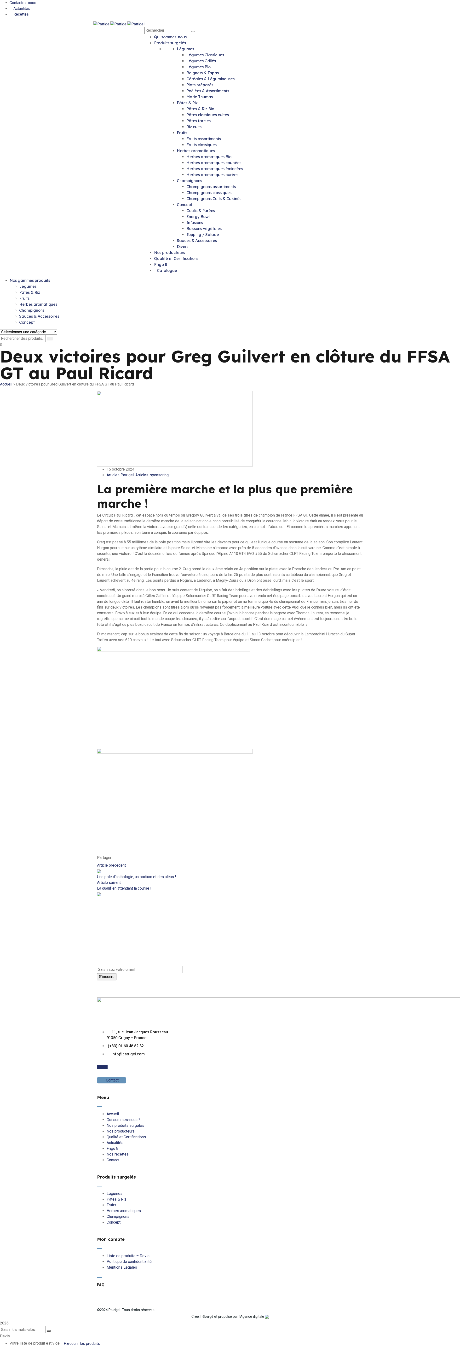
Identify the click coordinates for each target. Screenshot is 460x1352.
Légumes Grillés (201, 60)
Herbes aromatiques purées (212, 174)
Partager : (105, 857)
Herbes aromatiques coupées (213, 162)
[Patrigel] (101, 24)
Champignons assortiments (211, 186)
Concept (184, 204)
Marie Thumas (199, 96)
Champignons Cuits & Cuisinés (213, 198)
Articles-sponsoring (152, 475)
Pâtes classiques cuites (207, 114)
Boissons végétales (204, 228)
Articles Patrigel (120, 475)
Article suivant (109, 882)
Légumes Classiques (205, 54)
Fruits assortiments (203, 138)
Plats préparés (199, 84)
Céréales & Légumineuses (210, 78)
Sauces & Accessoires (197, 240)
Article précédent (111, 865)
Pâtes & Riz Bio (200, 108)
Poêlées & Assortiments (207, 90)
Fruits (182, 132)
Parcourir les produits (82, 1343)
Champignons (189, 180)
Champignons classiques (208, 192)
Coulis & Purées (200, 210)
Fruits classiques (201, 144)
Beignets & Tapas (202, 72)
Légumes (185, 48)
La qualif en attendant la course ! (124, 888)
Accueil (6, 384)
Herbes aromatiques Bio (208, 156)
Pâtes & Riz (187, 102)
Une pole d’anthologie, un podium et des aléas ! (136, 876)
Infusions (194, 222)
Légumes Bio (198, 66)
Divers (182, 246)
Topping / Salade (202, 234)
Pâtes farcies (198, 120)
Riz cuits (193, 126)
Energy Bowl (198, 216)
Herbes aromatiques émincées (214, 168)
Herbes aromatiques (196, 150)
